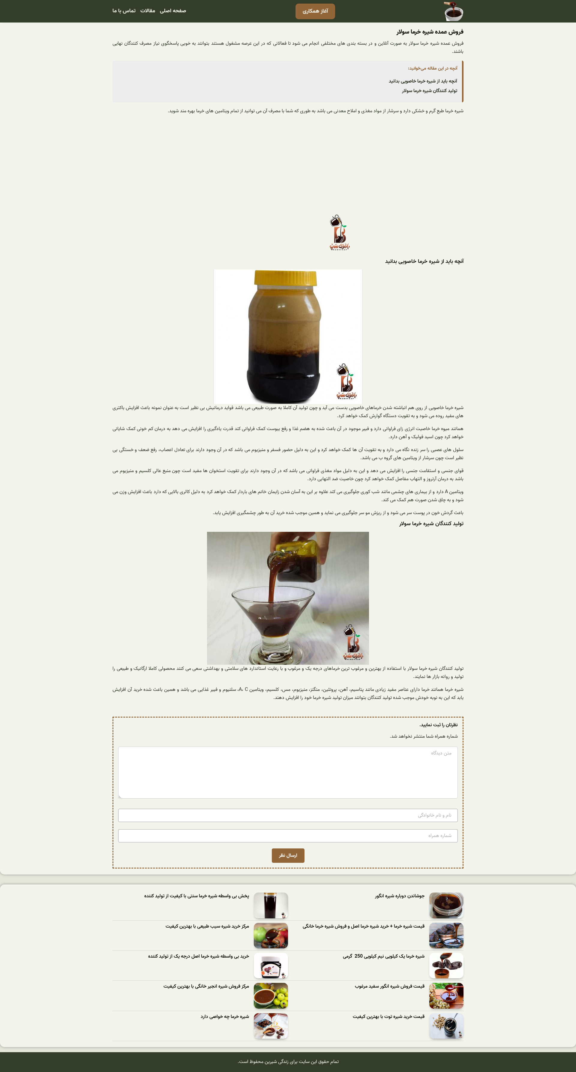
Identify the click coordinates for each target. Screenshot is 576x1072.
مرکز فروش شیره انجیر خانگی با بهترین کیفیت (206, 986)
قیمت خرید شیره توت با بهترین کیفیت (388, 1017)
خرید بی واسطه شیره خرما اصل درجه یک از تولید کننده (198, 956)
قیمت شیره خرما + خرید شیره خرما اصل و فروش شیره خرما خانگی (363, 926)
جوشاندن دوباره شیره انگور (399, 896)
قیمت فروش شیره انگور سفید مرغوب (389, 986)
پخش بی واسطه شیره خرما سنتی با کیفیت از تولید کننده (196, 896)
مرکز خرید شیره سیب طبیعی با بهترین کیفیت (207, 926)
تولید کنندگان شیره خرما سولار (429, 91)
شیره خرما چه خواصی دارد (225, 1017)
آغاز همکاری (315, 11)
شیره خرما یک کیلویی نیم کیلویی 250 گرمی (383, 956)
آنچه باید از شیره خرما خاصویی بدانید (423, 81)
